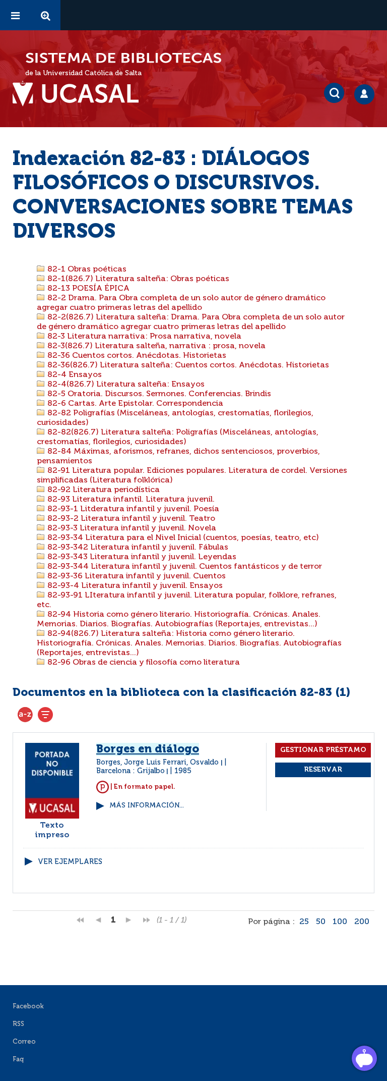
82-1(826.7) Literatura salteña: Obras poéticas (137, 279)
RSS (18, 1024)
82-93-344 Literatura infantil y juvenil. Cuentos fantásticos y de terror (183, 567)
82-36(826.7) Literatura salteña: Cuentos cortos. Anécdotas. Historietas (187, 365)
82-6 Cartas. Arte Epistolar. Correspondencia (134, 404)
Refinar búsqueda (45, 714)
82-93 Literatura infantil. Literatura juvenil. (130, 500)
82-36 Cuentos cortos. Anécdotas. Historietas (135, 356)
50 (321, 922)
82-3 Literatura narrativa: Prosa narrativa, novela (143, 337)
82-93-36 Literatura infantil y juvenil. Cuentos (135, 576)
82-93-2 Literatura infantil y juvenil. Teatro (130, 519)
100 (340, 922)
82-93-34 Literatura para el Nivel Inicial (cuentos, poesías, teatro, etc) (182, 538)
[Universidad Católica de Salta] (81, 94)
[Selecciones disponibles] (25, 715)
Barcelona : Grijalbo (130, 771)
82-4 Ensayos (73, 375)
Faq (18, 1059)
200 (361, 922)
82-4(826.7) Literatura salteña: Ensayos (125, 385)
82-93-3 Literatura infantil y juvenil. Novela (130, 528)
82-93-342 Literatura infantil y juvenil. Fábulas (136, 548)
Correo (24, 1042)
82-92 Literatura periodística (102, 490)
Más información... (146, 805)
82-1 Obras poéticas (85, 269)
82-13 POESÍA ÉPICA (87, 289)
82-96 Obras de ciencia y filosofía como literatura (142, 663)
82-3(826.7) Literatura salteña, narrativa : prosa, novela (155, 346)
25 (304, 922)
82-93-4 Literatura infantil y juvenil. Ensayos (134, 586)
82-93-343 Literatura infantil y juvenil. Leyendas (140, 557)
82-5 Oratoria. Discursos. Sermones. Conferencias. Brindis (158, 394)
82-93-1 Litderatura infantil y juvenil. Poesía (132, 509)
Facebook (28, 1006)
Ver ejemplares (70, 862)
